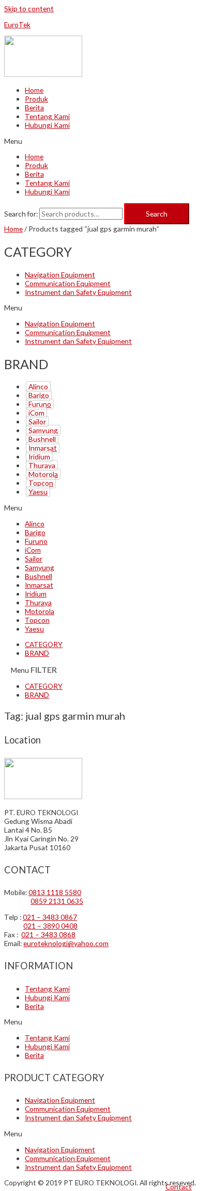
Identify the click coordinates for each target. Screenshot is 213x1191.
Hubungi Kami (47, 125)
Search (157, 213)
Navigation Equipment (60, 274)
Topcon (40, 482)
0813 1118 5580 (54, 892)
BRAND (37, 653)
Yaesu (38, 491)
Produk (36, 98)
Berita (34, 107)
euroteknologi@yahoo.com (66, 943)
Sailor (37, 421)
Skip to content (29, 8)
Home (34, 90)
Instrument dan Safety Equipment (78, 292)
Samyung (43, 430)
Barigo (38, 395)
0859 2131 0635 (57, 901)
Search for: (21, 213)
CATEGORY (44, 644)
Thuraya (41, 465)
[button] (178, 1186)
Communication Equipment (68, 283)
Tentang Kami (47, 116)
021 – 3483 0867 (50, 917)
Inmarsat (42, 447)
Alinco (38, 386)
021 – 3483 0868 (48, 934)
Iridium (39, 456)
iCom (36, 412)
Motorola (43, 474)
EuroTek (17, 24)
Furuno (39, 404)
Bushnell (42, 439)
